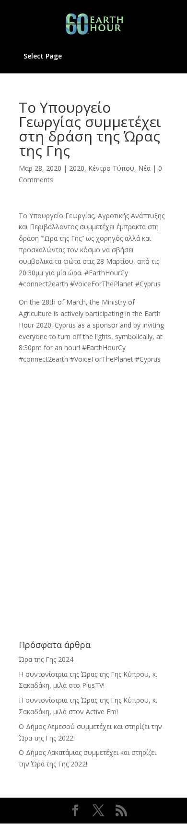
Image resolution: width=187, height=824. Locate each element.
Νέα (144, 168)
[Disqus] (93, 485)
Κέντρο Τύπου (111, 168)
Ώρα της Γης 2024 (46, 659)
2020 (76, 168)
